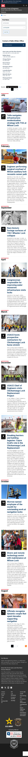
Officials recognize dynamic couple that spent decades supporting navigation (16, 616)
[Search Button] (23, 6)
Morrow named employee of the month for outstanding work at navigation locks (16, 507)
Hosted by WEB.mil (13, 730)
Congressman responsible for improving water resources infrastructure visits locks (16, 286)
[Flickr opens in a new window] (11, 687)
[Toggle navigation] (26, 6)
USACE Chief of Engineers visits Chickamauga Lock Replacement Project (16, 390)
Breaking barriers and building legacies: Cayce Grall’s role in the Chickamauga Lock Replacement (16, 441)
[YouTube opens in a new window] (8, 687)
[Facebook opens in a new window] (2, 687)
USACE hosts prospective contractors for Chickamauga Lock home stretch (16, 340)
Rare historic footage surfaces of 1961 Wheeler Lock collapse (16, 232)
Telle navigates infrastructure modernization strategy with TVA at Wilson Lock (16, 120)
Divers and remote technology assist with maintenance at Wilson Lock (16, 557)
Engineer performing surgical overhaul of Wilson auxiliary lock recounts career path (17, 170)
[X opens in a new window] (5, 687)
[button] (13, 2)
